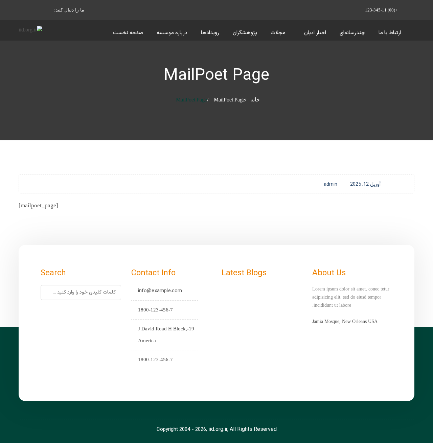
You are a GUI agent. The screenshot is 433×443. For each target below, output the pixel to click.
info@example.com (160, 291)
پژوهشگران (245, 33)
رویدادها (210, 33)
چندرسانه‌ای (352, 33)
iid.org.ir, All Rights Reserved (242, 429)
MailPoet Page (229, 99)
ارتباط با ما (390, 33)
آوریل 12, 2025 (365, 184)
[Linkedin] (136, 378)
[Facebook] (147, 378)
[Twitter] (157, 378)
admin (330, 184)
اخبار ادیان (315, 33)
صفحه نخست (128, 33)
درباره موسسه (172, 33)
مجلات (278, 33)
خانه (255, 99)
